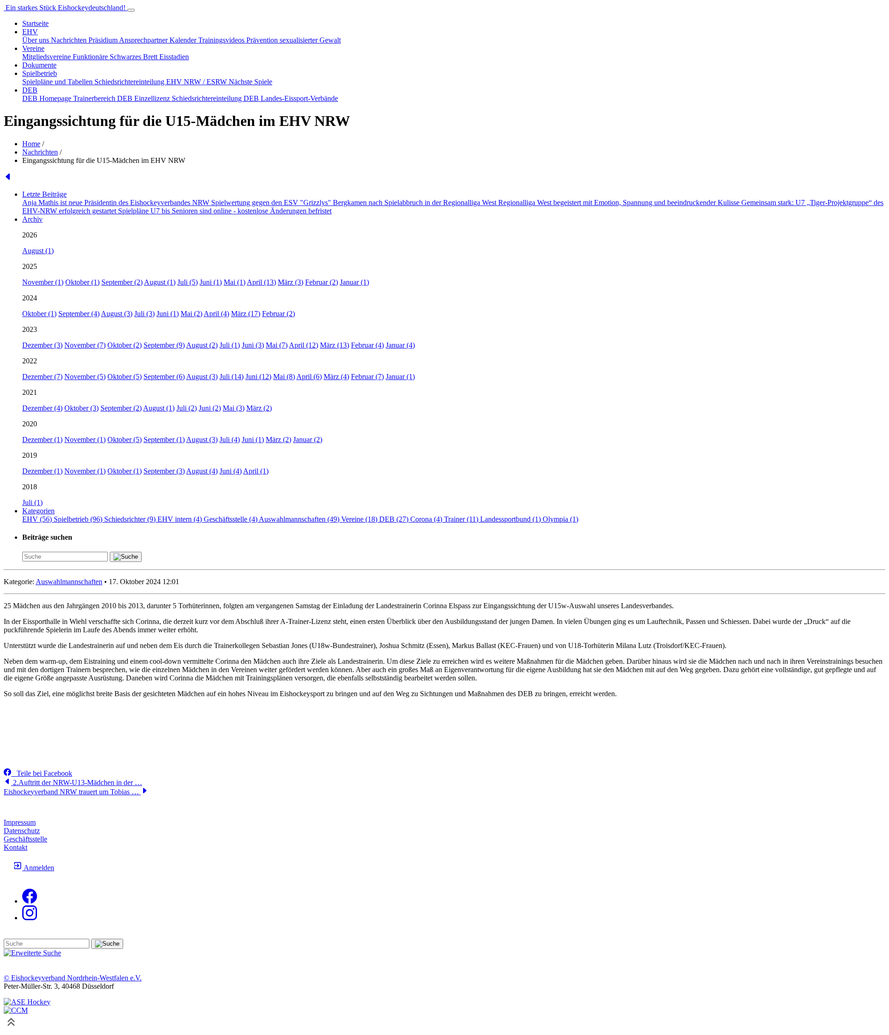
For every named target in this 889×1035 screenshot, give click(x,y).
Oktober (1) (82, 282)
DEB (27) (394, 519)
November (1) (42, 282)
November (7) (85, 345)
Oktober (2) (124, 345)
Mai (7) (277, 345)
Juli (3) (144, 314)
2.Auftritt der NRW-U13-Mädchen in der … (76, 782)
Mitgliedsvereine (47, 57)
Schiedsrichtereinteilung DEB (216, 98)
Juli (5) (187, 282)
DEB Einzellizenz (144, 98)
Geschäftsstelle (25, 839)
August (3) (116, 314)
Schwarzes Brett (134, 57)
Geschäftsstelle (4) (231, 519)
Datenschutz (22, 831)
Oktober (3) (81, 408)
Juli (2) (186, 408)
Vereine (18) (360, 519)
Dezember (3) (42, 345)
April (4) (216, 314)
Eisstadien (174, 57)
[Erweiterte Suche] (32, 953)
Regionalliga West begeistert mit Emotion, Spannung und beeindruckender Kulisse (619, 202)
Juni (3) (253, 345)
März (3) (290, 282)
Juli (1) (229, 345)
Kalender (183, 40)
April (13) (261, 282)
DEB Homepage (47, 98)
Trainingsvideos (222, 40)
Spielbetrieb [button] (39, 73)
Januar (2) (307, 439)
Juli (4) (229, 439)
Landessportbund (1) (511, 519)
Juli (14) (231, 376)
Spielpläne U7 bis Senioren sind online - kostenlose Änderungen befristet (225, 211)
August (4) (202, 471)
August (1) (38, 251)
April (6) (309, 376)
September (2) (122, 282)
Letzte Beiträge (44, 194)
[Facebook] (29, 901)
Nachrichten (69, 40)
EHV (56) (38, 519)
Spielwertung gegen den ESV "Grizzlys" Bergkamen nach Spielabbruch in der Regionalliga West (354, 202)
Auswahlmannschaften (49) (300, 519)
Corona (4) (427, 519)
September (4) (79, 314)
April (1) (256, 471)
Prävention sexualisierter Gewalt (293, 40)
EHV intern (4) (180, 519)
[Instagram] (29, 918)
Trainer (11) (462, 519)
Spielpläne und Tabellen (58, 82)
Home (31, 144)
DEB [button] (30, 90)
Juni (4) (230, 471)
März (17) (245, 314)
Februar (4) (367, 345)
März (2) (259, 408)
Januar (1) (354, 282)
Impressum (20, 822)
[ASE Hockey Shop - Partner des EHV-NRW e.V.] (27, 1002)
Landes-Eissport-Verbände (299, 98)
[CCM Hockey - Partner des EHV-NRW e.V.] (16, 1010)
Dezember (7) (42, 376)
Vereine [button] (33, 48)
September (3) (164, 471)
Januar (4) (400, 345)
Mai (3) (233, 408)
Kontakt (15, 847)
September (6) (164, 376)
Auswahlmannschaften (69, 582)
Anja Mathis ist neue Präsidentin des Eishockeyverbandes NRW (116, 202)
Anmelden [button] (38, 868)
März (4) (336, 376)
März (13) (334, 345)
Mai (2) (191, 314)
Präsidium (103, 40)
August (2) (202, 345)
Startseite (35, 23)
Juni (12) (258, 376)
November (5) (85, 376)
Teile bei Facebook (41, 773)
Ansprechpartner (144, 40)
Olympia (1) (560, 519)
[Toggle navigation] (131, 10)
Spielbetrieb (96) (79, 519)
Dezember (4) (42, 408)
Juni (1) (211, 282)
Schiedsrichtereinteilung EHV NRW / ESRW (161, 82)
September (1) (164, 439)
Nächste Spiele (250, 82)
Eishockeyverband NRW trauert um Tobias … (72, 792)
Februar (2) (321, 282)
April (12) (303, 345)
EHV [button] (30, 32)
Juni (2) (210, 408)
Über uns (36, 40)
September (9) (164, 345)
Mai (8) (284, 376)
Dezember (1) (42, 439)
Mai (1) (234, 282)
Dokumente (39, 65)
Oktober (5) (124, 376)
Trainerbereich (95, 98)
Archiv (32, 219)
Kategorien (38, 511)
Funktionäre (91, 57)
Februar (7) (367, 376)
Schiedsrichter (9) (130, 519)
